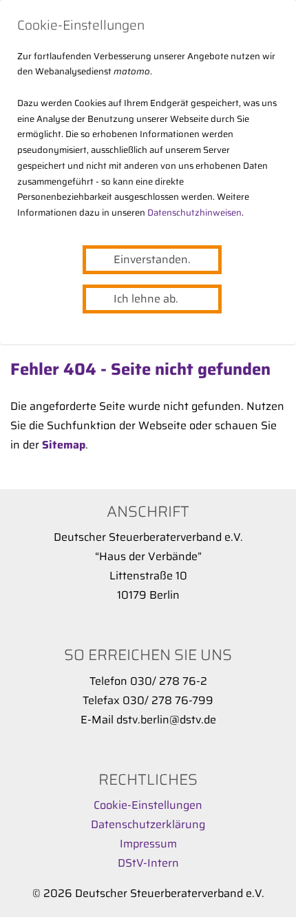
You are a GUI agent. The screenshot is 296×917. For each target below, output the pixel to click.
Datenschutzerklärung (148, 824)
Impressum (148, 843)
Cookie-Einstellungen (148, 805)
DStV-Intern (148, 863)
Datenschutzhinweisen (194, 212)
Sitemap (63, 444)
